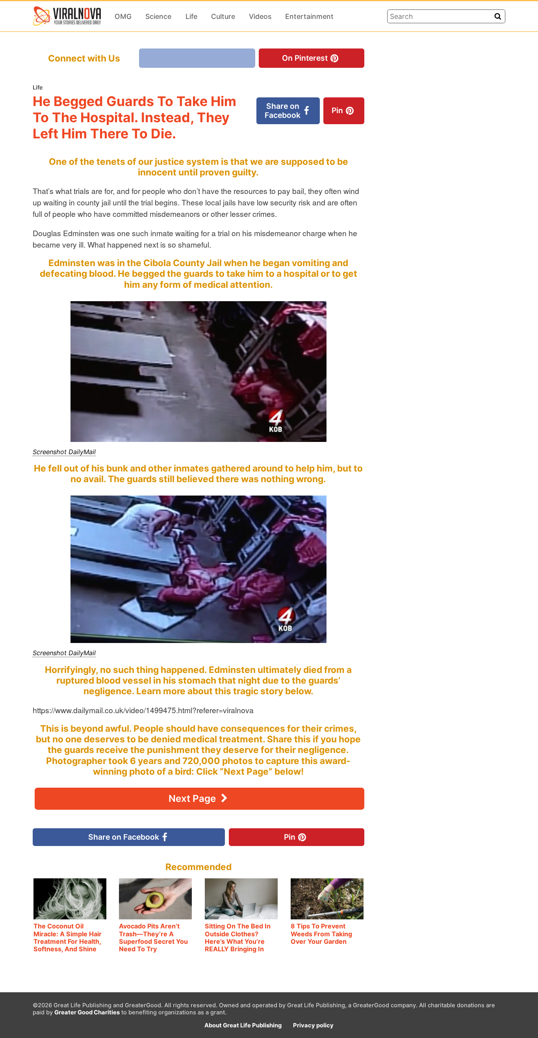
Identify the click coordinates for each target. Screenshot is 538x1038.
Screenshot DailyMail (64, 452)
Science (158, 16)
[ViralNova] (67, 16)
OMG (123, 16)
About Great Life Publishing (243, 1025)
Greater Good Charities (87, 1012)
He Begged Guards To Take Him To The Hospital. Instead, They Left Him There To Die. (134, 117)
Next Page (193, 798)
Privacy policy (313, 1025)
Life (191, 16)
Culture (223, 16)
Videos (260, 16)
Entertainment (309, 16)
